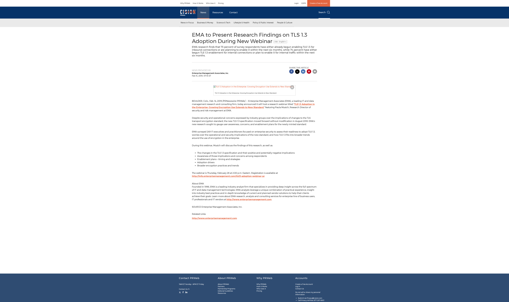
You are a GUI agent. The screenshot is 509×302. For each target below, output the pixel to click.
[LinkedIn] (186, 292)
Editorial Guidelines (225, 291)
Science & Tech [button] (223, 22)
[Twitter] (180, 292)
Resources (217, 12)
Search (322, 12)
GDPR (303, 3)
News (203, 12)
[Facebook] (183, 292)
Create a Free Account (318, 3)
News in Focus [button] (187, 22)
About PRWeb (223, 284)
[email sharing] (315, 71)
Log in (297, 286)
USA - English (279, 42)
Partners (221, 286)
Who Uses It (210, 3)
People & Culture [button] (284, 22)
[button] (254, 86)
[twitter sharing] (297, 72)
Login (296, 3)
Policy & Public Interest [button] (263, 22)
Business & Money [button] (205, 22)
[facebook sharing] (291, 71)
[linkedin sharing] (303, 71)
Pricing (221, 3)
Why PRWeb (185, 3)
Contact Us (183, 289)
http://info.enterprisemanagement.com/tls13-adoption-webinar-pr (228, 176)
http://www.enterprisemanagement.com (249, 199)
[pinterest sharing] (309, 71)
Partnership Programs (226, 289)
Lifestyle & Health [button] (241, 22)
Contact (233, 12)
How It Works (198, 3)
